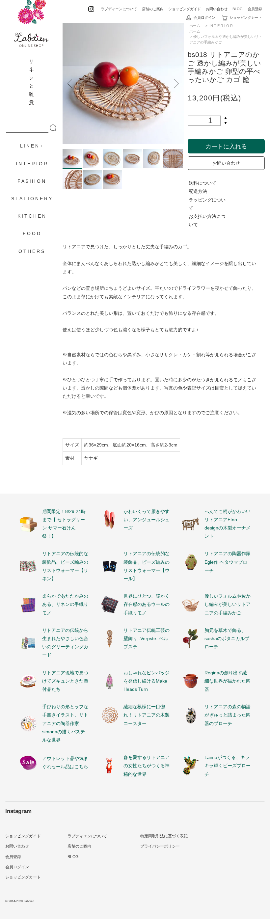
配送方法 (198, 191)
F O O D (31, 233)
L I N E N (29, 146)
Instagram (18, 811)
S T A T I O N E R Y (31, 198)
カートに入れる (226, 146)
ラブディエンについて (119, 9)
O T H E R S (31, 251)
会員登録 (255, 9)
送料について (202, 183)
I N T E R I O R (31, 163)
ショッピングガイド (184, 9)
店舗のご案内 (153, 9)
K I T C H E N (31, 216)
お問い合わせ (217, 9)
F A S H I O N (31, 181)
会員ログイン (204, 17)
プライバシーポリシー (160, 846)
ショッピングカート (246, 17)
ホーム (194, 31)
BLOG (237, 9)
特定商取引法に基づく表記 (164, 836)
